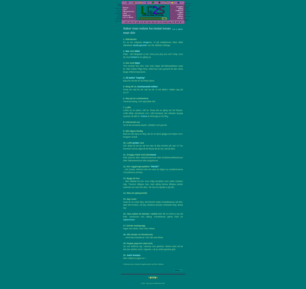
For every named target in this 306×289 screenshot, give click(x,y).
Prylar (180, 14)
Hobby (180, 9)
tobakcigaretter (140, 45)
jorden (136, 143)
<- (149, 278)
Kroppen (179, 7)
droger (146, 42)
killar (137, 51)
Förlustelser (128, 11)
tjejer (137, 63)
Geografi (127, 15)
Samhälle (179, 10)
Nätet (180, 16)
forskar (134, 57)
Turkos (144, 116)
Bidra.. (178, 270)
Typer (180, 12)
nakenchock (129, 220)
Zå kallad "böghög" (135, 78)
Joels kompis (133, 255)
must (153, 155)
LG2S (125, 13)
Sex (127, 51)
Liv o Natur (128, 17)
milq (153, 278)
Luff (125, 10)
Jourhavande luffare (147, 86)
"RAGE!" (154, 166)
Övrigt (180, 18)
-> (157, 278)
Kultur (126, 8)
